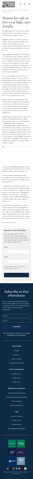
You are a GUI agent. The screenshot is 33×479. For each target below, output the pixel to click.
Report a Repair (16, 359)
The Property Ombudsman (16, 393)
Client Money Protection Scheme (16, 397)
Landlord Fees (16, 374)
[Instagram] (13, 468)
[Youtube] (19, 468)
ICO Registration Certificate (16, 428)
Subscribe (16, 275)
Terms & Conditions (16, 416)
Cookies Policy (16, 424)
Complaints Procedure (16, 363)
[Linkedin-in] (16, 468)
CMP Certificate (17, 401)
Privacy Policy (16, 268)
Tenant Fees (17, 378)
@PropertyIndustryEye (10, 222)
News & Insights (11, 10)
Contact (16, 350)
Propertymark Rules (16, 405)
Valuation (16, 355)
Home (3, 10)
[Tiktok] (22, 468)
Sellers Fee (16, 382)
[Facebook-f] (7, 468)
